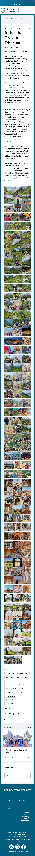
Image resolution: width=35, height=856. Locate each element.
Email (8, 809)
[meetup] (11, 846)
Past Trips (14, 19)
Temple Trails (22, 692)
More (22, 19)
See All (29, 727)
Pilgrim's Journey (10, 692)
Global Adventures (11, 688)
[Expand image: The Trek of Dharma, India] (8, 190)
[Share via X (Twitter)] (10, 714)
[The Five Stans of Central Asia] (17, 738)
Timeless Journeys (11, 685)
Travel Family (9, 677)
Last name (22, 800)
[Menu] (31, 10)
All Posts (5, 19)
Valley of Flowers (11, 703)
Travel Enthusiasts (21, 677)
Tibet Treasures (10, 696)
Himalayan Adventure (12, 700)
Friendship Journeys (22, 673)
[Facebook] (23, 846)
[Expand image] (17, 190)
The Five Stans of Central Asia (16, 751)
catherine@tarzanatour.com (17, 832)
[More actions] (29, 28)
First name (9, 800)
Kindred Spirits (10, 673)
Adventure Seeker (11, 681)
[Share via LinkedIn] (14, 714)
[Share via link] (18, 714)
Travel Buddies (23, 685)
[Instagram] (17, 846)
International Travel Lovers (13, 670)
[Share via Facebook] (5, 714)
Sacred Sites (23, 688)
